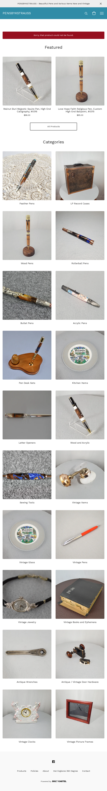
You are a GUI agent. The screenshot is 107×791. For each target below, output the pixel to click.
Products (21, 771)
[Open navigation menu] (101, 13)
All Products (53, 126)
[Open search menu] (86, 13)
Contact (86, 771)
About (46, 771)
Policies (34, 771)
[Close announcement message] (101, 4)
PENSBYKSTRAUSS (16, 13)
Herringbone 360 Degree (65, 771)
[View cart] (94, 13)
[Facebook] (53, 761)
